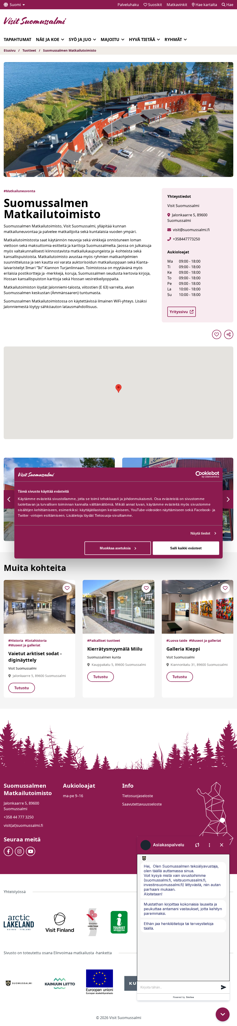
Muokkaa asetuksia (115, 548)
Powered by (183, 997)
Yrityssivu (179, 311)
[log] (183, 917)
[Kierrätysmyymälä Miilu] (118, 607)
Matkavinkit (177, 4)
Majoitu (110, 39)
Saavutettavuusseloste (142, 804)
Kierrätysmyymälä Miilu (114, 649)
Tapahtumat (17, 39)
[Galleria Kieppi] (197, 607)
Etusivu (10, 50)
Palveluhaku (128, 4)
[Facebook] (8, 851)
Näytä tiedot (200, 533)
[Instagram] (19, 851)
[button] (9, 499)
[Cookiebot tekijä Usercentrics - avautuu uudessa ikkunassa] (199, 474)
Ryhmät (173, 39)
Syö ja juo (80, 39)
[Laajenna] (62, 39)
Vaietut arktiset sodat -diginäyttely (35, 656)
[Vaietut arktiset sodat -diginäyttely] (39, 607)
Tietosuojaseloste (137, 795)
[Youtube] (30, 851)
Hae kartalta (206, 4)
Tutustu (21, 687)
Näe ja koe (47, 39)
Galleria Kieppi (183, 649)
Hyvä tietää (142, 39)
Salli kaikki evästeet (186, 548)
